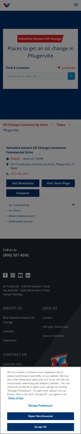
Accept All (40, 427)
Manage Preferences (40, 405)
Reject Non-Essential (40, 416)
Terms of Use (15, 398)
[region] (40, 400)
